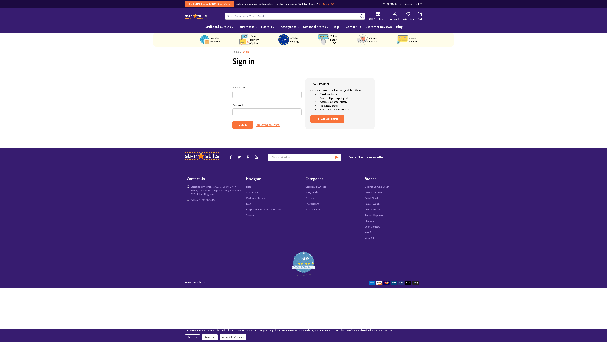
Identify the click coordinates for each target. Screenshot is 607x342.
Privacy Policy (385, 330)
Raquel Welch (372, 203)
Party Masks (245, 27)
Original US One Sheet (377, 186)
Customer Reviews (378, 27)
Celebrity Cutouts (374, 192)
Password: (237, 105)
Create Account (327, 118)
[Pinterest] (248, 157)
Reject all (210, 337)
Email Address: (240, 87)
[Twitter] (239, 157)
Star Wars (370, 220)
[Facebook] (231, 157)
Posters (266, 27)
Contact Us (353, 27)
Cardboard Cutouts (217, 27)
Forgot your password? (268, 124)
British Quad (371, 198)
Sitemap (250, 215)
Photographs (288, 27)
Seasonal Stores (314, 27)
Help (335, 27)
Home (235, 51)
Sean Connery (372, 226)
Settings (192, 337)
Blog (399, 27)
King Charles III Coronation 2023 (263, 209)
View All (369, 238)
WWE (368, 232)
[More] (232, 27)
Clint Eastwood (373, 209)
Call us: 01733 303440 (203, 200)
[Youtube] (256, 157)
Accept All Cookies (233, 337)
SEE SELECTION (326, 4)
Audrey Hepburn (374, 215)
